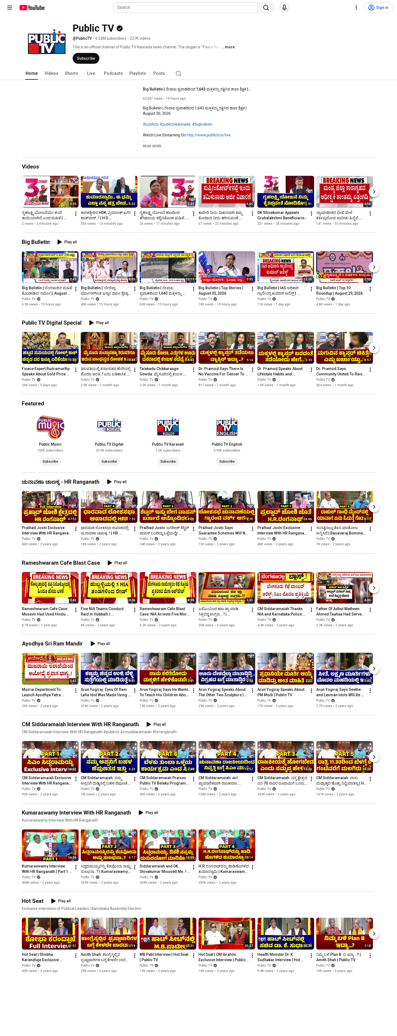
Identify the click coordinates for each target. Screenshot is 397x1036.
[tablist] (198, 73)
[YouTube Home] (31, 7)
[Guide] (9, 7)
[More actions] (75, 213)
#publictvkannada (175, 124)
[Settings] (356, 7)
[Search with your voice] (284, 7)
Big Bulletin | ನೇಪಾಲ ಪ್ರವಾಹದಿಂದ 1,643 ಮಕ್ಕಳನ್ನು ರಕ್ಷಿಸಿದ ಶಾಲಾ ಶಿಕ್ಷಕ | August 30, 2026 (197, 89)
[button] (152, 146)
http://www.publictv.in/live (209, 135)
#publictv (151, 124)
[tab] (31, 73)
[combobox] (186, 7)
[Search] (266, 7)
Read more (152, 146)
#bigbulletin (202, 124)
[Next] (374, 191)
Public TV (29, 299)
